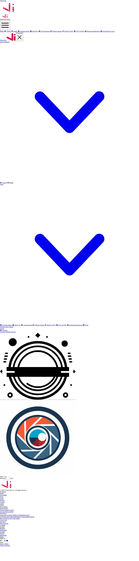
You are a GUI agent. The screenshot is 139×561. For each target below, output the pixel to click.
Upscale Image (27, 325)
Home (2, 31)
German (2, 532)
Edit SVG (17, 325)
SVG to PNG (62, 325)
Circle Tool (3, 520)
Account (4, 330)
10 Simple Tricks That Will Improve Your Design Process (17, 517)
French (2, 533)
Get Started (3, 495)
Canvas (4, 183)
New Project (3, 507)
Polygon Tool (4, 523)
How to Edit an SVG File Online (10, 518)
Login (2, 503)
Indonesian (3, 535)
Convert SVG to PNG (6, 512)
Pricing (108, 31)
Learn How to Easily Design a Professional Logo (14, 515)
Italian (2, 537)
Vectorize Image (7, 325)
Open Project (4, 508)
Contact (11, 327)
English (2, 527)
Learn (112, 31)
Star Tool (2, 522)
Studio (11, 183)
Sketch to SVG (51, 325)
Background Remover (76, 325)
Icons (86, 325)
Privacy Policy (4, 544)
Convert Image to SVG (7, 510)
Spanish (2, 528)
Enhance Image (39, 325)
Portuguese (3, 530)
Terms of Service (5, 545)
